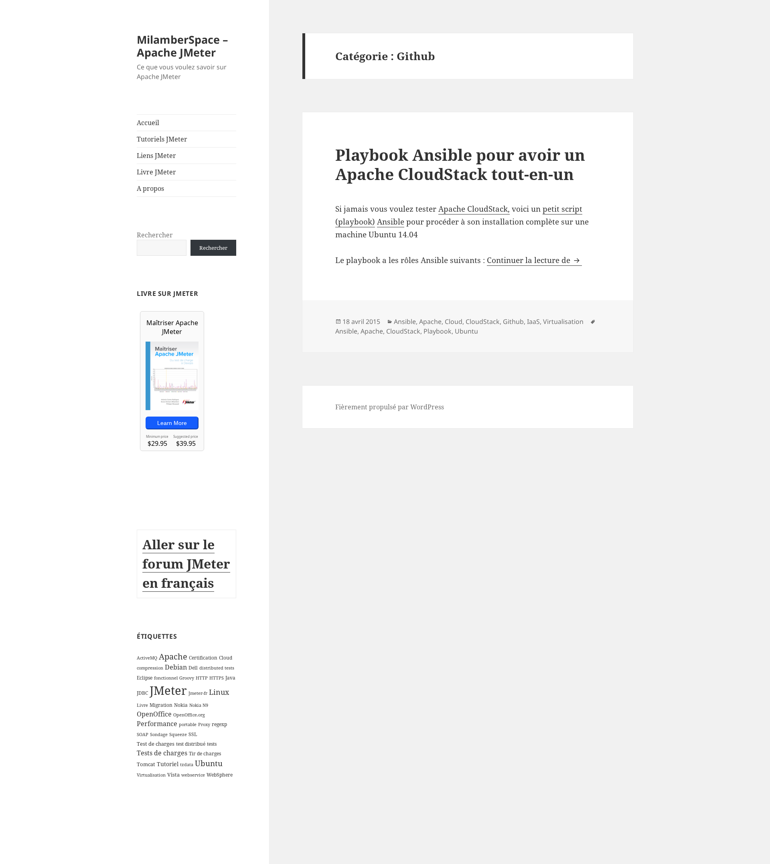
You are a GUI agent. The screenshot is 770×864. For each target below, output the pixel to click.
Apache (173, 656)
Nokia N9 (198, 705)
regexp (219, 724)
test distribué (190, 744)
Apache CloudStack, (474, 209)
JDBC (142, 693)
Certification (203, 657)
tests (212, 744)
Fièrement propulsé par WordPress (389, 407)
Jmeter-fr (197, 693)
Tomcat (146, 764)
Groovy (186, 678)
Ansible (390, 222)
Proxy (204, 724)
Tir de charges (205, 753)
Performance (157, 723)
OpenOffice (154, 714)
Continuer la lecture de (534, 260)
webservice (193, 775)
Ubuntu (209, 763)
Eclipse (144, 677)
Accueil (148, 122)
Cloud (225, 657)
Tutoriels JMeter (162, 139)
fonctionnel (166, 678)
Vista (173, 774)
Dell (193, 667)
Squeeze (178, 734)
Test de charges (155, 743)
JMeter (168, 690)
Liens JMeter (156, 155)
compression (150, 668)
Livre (142, 705)
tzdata (186, 764)
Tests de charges (162, 753)
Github (513, 321)
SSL (192, 734)
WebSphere (220, 774)
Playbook (438, 331)
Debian (176, 667)
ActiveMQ (147, 658)
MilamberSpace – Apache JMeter (182, 46)
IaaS (533, 321)
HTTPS (216, 678)
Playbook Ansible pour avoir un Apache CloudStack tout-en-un (460, 164)
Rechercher (155, 235)
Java (230, 677)
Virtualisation (151, 775)
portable (188, 724)
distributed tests (216, 668)
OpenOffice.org (189, 715)
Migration (161, 705)
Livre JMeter (156, 172)
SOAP (142, 734)
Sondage (159, 734)
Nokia (181, 705)
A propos (150, 188)
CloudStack (483, 321)
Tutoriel (167, 764)
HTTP (202, 678)
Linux (219, 692)
